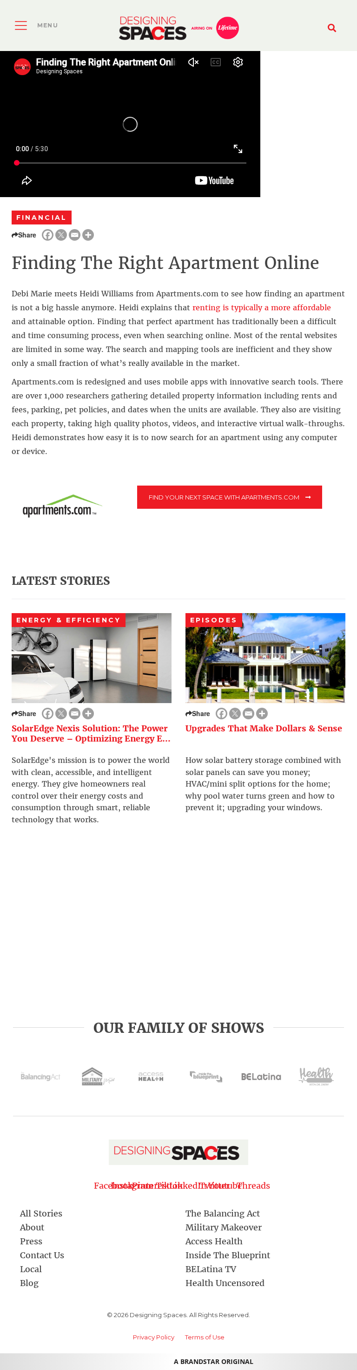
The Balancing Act (222, 1213)
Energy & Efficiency (68, 620)
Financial (41, 217)
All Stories (41, 1213)
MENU (47, 25)
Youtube (225, 1185)
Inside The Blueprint (227, 1255)
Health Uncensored (224, 1283)
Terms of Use (205, 1337)
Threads (244, 1185)
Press (31, 1241)
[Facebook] (47, 235)
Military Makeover (223, 1227)
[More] (88, 235)
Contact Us (42, 1255)
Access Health (214, 1241)
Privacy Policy (153, 1337)
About (32, 1227)
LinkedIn (187, 1185)
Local (31, 1269)
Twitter (206, 1185)
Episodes (214, 620)
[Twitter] (61, 235)
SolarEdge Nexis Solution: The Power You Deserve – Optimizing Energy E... (91, 733)
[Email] (74, 235)
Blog (29, 1283)
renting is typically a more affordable (261, 307)
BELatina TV (210, 1269)
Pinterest (151, 1185)
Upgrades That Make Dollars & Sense (263, 728)
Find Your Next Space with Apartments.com (225, 497)
